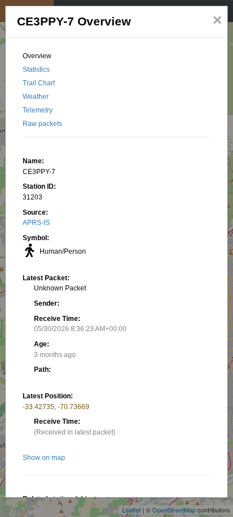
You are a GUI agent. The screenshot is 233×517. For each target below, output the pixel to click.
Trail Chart (39, 83)
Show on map (44, 458)
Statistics (36, 69)
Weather (36, 97)
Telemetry (38, 110)
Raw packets (42, 124)
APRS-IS (36, 223)
